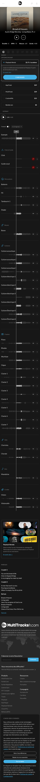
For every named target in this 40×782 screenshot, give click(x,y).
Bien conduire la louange (28, 681)
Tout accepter (20, 761)
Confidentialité (8, 776)
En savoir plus (7, 72)
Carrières (23, 695)
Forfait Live (5, 681)
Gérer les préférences (20, 753)
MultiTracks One (6, 678)
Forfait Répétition (7, 684)
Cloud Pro (4, 709)
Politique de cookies (26, 774)
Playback (4, 700)
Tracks (3, 696)
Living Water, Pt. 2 (28, 32)
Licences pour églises (8, 693)
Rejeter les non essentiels (20, 757)
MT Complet (5, 690)
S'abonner (20, 77)
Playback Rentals (6, 706)
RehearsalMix (5, 712)
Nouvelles (23, 698)
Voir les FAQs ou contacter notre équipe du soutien (17, 669)
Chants (22, 678)
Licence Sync (5, 687)
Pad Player (4, 703)
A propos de (24, 692)
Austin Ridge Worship (13, 32)
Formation (23, 684)
